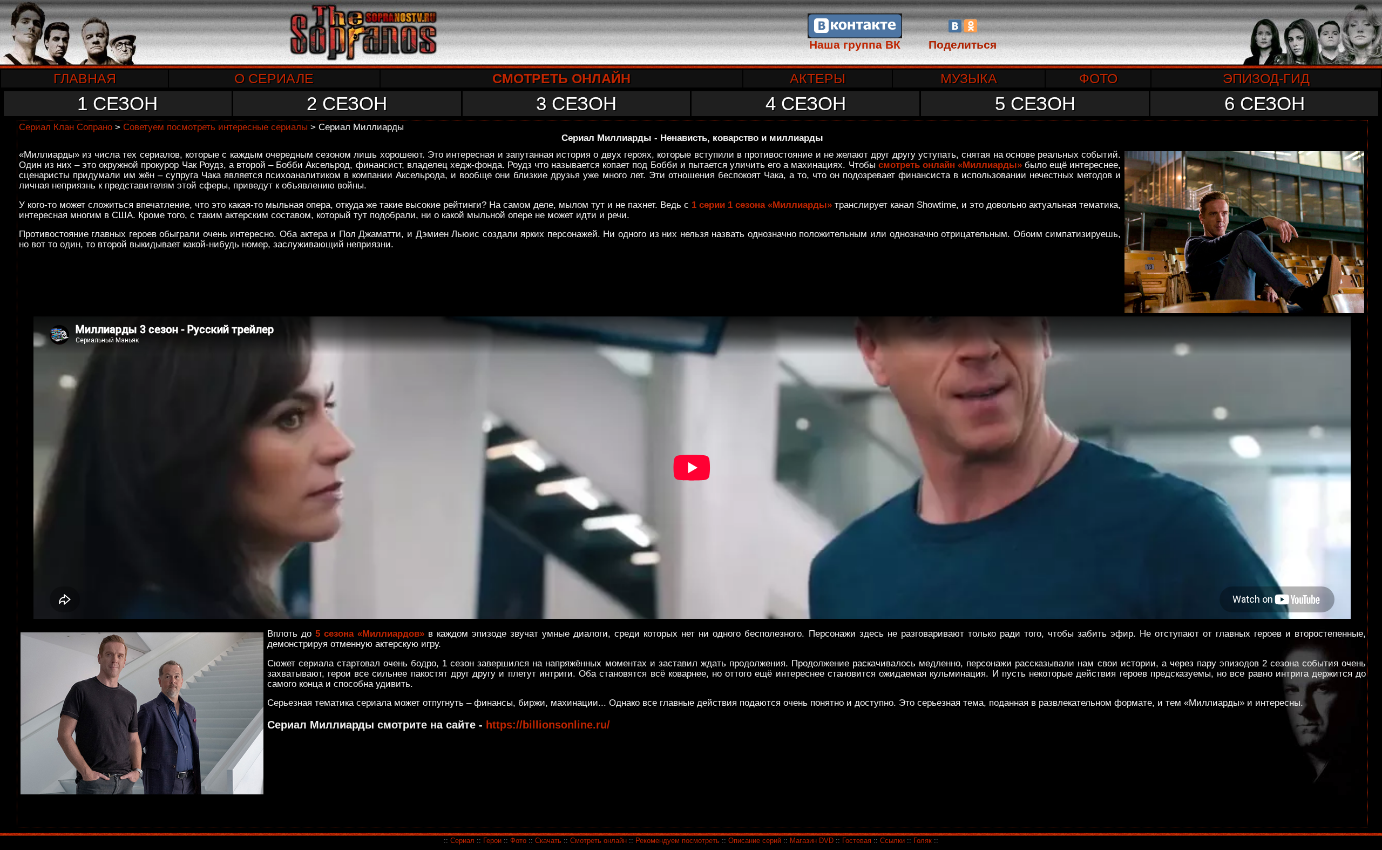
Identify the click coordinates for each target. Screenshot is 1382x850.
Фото (518, 840)
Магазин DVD (813, 840)
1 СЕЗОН (117, 103)
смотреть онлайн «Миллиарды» (950, 165)
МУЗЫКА (968, 78)
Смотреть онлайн (598, 840)
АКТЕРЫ (817, 78)
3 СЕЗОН (576, 103)
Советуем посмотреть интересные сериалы (215, 127)
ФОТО (1098, 78)
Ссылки (892, 840)
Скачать (549, 840)
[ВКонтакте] (955, 25)
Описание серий (754, 840)
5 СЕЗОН (1035, 103)
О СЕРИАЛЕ (274, 78)
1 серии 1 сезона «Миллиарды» (762, 205)
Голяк (922, 840)
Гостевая (856, 840)
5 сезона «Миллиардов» (369, 633)
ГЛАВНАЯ (84, 78)
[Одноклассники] (970, 25)
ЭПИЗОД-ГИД (1266, 78)
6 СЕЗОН (1264, 103)
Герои (492, 840)
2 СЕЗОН (347, 103)
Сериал (462, 840)
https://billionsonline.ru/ (548, 725)
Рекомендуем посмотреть (677, 840)
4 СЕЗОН (805, 103)
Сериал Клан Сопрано (65, 127)
